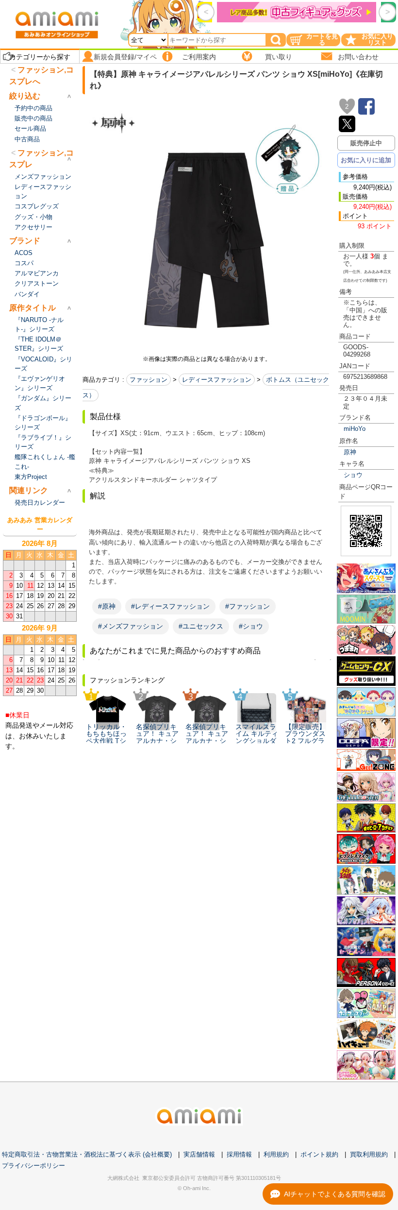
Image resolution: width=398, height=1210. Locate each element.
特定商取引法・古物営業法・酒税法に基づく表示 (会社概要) (87, 1154)
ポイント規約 (319, 1154)
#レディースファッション (170, 606)
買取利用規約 (369, 1154)
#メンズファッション (130, 626)
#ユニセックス (201, 626)
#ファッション (247, 606)
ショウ (353, 474)
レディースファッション (216, 379)
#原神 (107, 606)
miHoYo (354, 428)
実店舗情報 (199, 1154)
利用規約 (276, 1154)
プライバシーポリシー (33, 1165)
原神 (350, 452)
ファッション (148, 379)
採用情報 (239, 1154)
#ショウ (251, 626)
